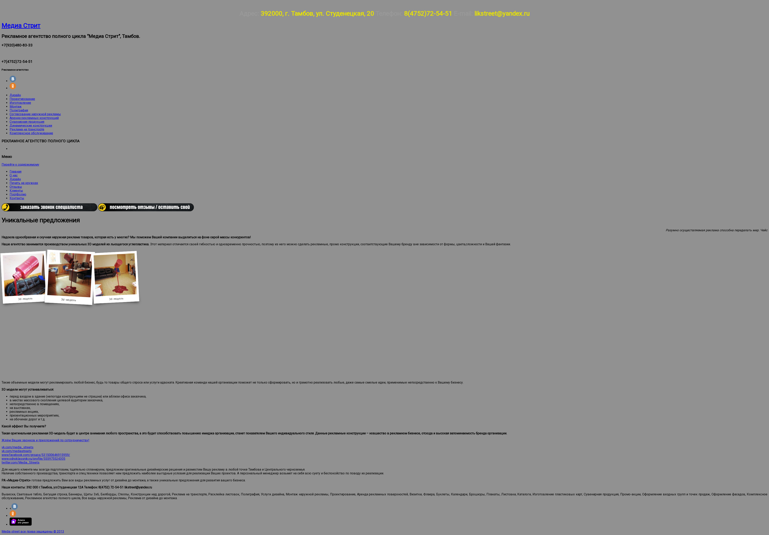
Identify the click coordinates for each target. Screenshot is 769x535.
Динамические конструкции (31, 125)
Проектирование (22, 99)
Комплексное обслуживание (31, 133)
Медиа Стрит (21, 25)
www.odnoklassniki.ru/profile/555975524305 (33, 459)
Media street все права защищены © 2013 (33, 531)
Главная (15, 171)
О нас (14, 175)
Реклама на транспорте (27, 129)
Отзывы (16, 187)
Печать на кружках (24, 183)
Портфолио (18, 194)
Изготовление (20, 103)
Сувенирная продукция (27, 122)
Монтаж (16, 106)
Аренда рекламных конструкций (34, 118)
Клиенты (16, 190)
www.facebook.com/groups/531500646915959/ (36, 455)
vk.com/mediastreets (17, 451)
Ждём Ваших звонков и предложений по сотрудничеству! (45, 440)
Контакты (17, 198)
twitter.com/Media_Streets (20, 462)
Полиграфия (19, 110)
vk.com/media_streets (17, 447)
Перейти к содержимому (20, 164)
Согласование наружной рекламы (35, 114)
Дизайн (15, 95)
